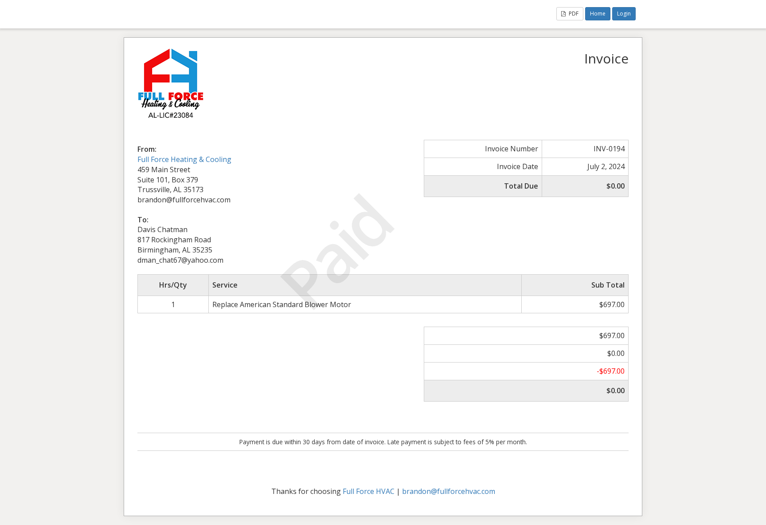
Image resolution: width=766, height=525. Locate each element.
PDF (572, 13)
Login (624, 13)
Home (598, 13)
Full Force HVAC (369, 491)
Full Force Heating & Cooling (184, 159)
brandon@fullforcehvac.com (448, 491)
